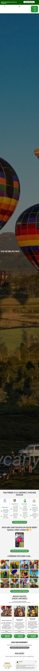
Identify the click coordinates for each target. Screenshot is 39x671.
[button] (19, 6)
